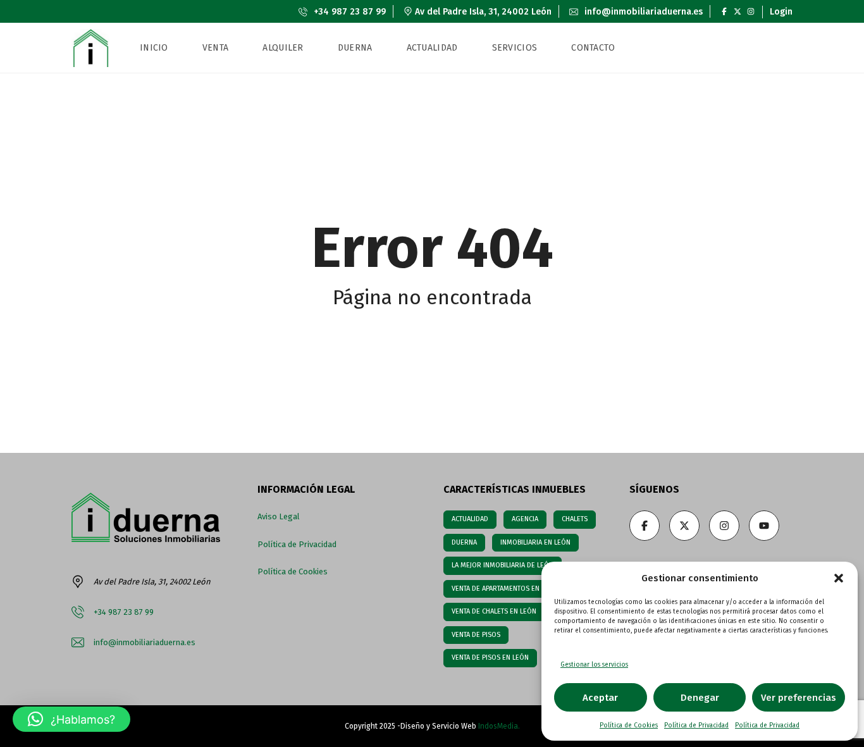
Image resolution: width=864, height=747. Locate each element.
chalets (575, 519)
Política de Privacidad (696, 725)
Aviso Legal (278, 516)
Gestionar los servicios (594, 665)
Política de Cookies (629, 725)
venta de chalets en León (494, 611)
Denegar (700, 697)
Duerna (464, 542)
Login (781, 11)
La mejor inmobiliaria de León (502, 565)
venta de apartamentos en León (505, 588)
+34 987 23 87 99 (348, 11)
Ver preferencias (798, 697)
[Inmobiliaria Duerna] (90, 48)
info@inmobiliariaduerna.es (642, 11)
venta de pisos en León (490, 657)
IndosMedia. (499, 726)
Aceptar (600, 697)
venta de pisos (476, 635)
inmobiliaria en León (535, 542)
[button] (838, 578)
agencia (525, 519)
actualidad (470, 519)
